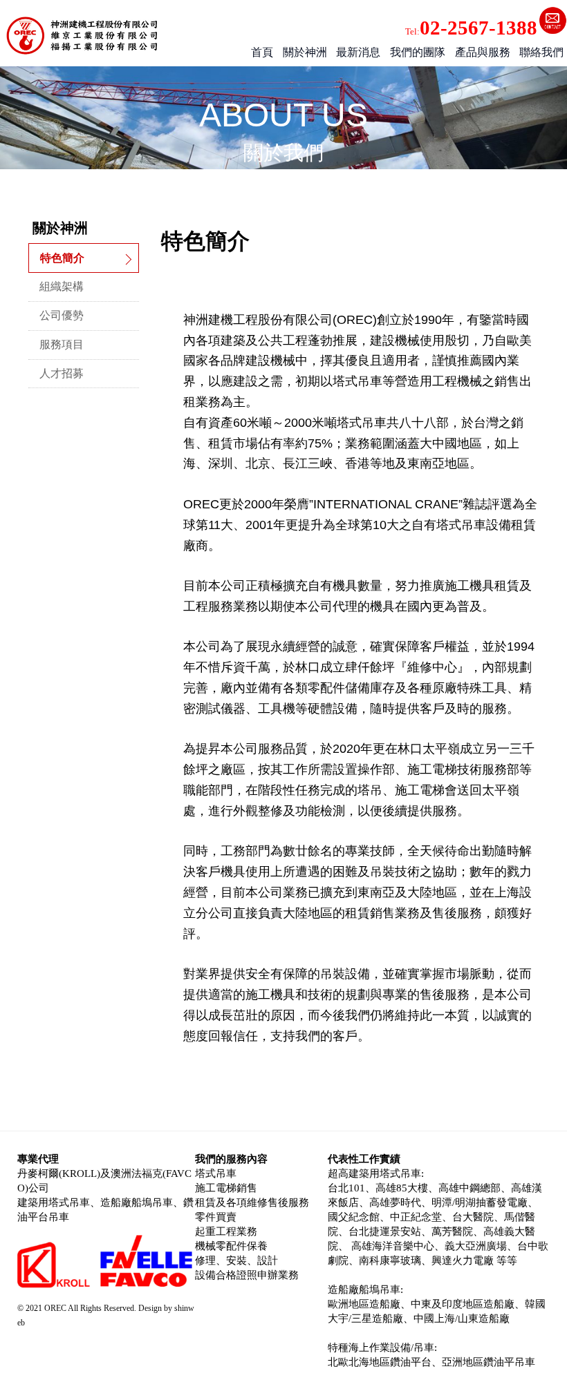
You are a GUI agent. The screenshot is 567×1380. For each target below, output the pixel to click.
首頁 (262, 52)
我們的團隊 (417, 52)
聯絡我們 (541, 52)
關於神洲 (305, 52)
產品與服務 (482, 52)
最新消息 (358, 52)
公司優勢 (61, 315)
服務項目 (61, 344)
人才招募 (61, 373)
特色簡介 (62, 258)
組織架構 (61, 286)
